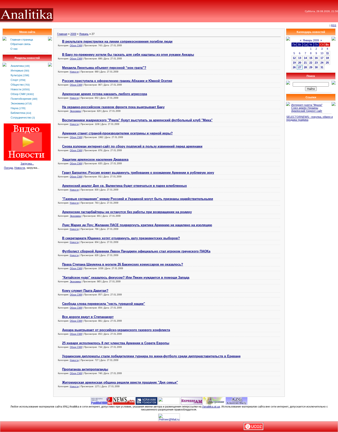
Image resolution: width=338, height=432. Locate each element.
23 (316, 62)
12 (294, 57)
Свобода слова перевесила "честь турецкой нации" (103, 304)
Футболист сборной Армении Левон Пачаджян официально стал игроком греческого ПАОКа (136, 251)
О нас (14, 48)
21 (305, 62)
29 (310, 67)
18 (327, 57)
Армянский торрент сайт (306, 110)
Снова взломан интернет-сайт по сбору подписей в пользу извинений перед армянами (132, 146)
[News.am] (124, 400)
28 (305, 67)
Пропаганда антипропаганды (85, 369)
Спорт (14, 79)
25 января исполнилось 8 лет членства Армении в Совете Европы (115, 343)
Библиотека (18, 112)
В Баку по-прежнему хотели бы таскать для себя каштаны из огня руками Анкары (128, 54)
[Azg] (236, 400)
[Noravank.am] (146, 400)
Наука (14, 108)
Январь (84, 33)
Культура (16, 75)
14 (305, 57)
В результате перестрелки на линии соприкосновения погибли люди (117, 41)
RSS (333, 25)
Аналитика (17, 65)
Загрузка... (27, 163)
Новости (16, 89)
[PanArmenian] (101, 400)
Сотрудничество (21, 117)
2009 (73, 33)
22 (310, 62)
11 (327, 53)
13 (299, 57)
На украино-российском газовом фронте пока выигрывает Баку (113, 107)
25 (327, 62)
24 (321, 62)
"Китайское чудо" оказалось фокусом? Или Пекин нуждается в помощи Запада (125, 277)
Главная (62, 33)
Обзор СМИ (18, 94)
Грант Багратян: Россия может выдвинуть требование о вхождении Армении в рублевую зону (138, 172)
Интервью (17, 70)
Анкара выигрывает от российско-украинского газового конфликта (116, 330)
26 (294, 67)
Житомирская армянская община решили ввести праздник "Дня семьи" (120, 382)
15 (310, 57)
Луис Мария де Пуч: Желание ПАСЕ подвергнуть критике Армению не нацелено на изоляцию (137, 225)
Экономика (17, 103)
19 (294, 62)
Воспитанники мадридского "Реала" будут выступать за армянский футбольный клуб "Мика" (137, 120)
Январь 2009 (311, 40)
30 (316, 67)
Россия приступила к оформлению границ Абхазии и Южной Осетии (117, 81)
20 (299, 62)
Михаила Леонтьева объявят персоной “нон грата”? (104, 68)
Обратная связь (20, 44)
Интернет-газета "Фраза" (306, 104)
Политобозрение (21, 98)
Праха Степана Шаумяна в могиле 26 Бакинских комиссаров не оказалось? (122, 264)
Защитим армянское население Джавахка (95, 159)
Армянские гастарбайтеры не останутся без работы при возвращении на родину (127, 212)
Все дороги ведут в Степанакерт (88, 317)
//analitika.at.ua (211, 406)
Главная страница (21, 39)
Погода (8, 167)
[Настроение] (214, 400)
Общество (17, 84)
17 (321, 57)
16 (316, 57)
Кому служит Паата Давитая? (85, 290)
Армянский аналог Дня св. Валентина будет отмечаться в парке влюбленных (124, 186)
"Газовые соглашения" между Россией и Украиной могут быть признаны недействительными (137, 199)
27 (299, 67)
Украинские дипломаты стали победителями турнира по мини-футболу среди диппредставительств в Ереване (151, 356)
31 (321, 67)
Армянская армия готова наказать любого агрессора (104, 94)
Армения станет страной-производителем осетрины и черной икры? (117, 133)
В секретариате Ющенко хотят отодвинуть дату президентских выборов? (121, 238)
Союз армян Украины (304, 107)
